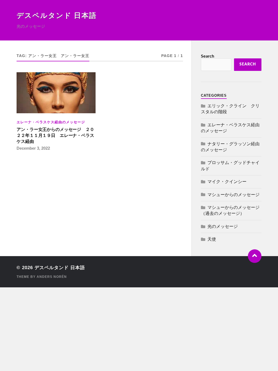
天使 (211, 239)
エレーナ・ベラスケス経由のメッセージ (51, 122)
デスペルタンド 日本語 (57, 15)
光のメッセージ (222, 226)
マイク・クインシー (227, 182)
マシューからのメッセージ (233, 195)
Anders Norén (52, 277)
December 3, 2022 (33, 148)
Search (207, 56)
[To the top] (254, 256)
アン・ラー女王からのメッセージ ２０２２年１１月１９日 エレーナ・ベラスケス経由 (55, 135)
